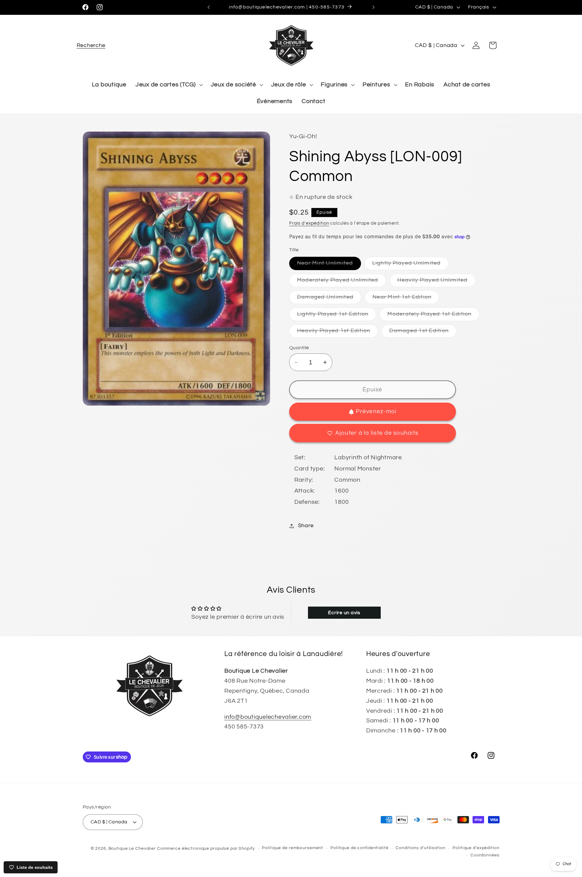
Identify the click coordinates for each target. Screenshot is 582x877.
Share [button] (306, 526)
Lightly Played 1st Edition (336, 316)
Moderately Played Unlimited (341, 282)
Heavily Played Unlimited (436, 282)
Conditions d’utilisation (420, 848)
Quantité (299, 347)
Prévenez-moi (376, 412)
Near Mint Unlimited (329, 265)
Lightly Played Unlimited (410, 265)
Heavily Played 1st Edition (337, 333)
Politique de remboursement (292, 848)
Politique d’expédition (476, 848)
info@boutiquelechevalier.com (267, 717)
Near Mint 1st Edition (406, 299)
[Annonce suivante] (373, 7)
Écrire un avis (344, 612)
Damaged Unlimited (329, 299)
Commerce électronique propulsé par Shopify (206, 848)
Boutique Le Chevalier (132, 848)
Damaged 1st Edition (423, 333)
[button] (91, 45)
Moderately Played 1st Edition (433, 316)
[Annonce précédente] (208, 7)
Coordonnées (485, 855)
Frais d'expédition (309, 223)
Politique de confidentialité (359, 848)
